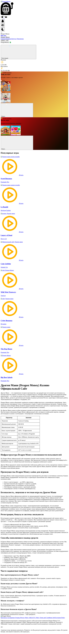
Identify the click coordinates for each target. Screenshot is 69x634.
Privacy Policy (24, 617)
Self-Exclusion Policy (59, 617)
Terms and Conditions (46, 617)
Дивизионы (20, 39)
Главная (3, 39)
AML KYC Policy (34, 617)
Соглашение (11, 617)
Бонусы (13, 39)
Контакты (4, 617)
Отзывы (17, 617)
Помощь (8, 39)
